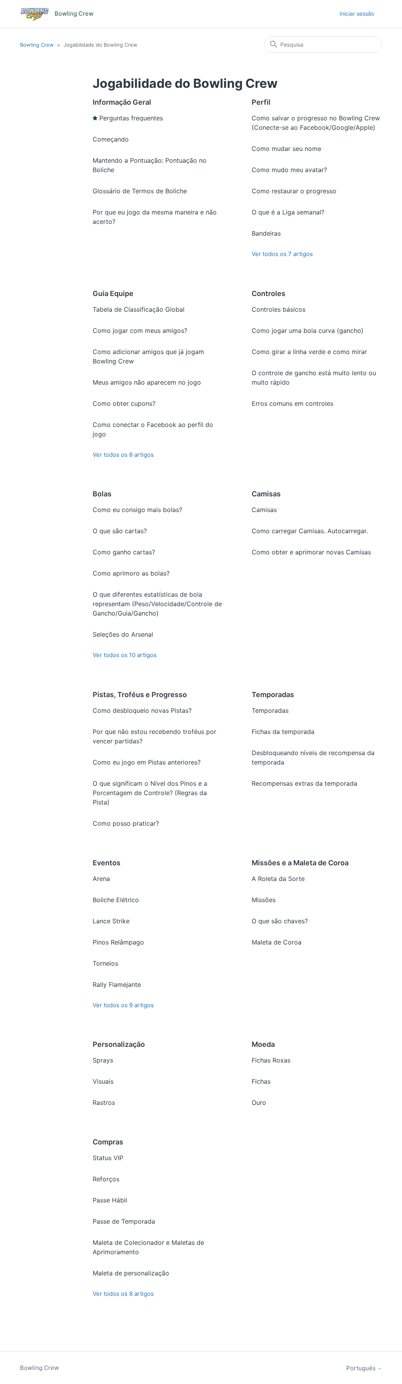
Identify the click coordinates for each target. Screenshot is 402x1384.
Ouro (259, 1102)
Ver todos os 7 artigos (282, 254)
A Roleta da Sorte (278, 879)
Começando (111, 139)
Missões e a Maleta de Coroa (300, 863)
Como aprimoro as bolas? (131, 573)
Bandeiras (266, 233)
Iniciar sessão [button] (357, 13)
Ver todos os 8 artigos (123, 454)
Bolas (102, 494)
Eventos (107, 863)
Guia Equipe (113, 293)
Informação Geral (122, 102)
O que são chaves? (280, 921)
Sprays (103, 1060)
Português (361, 1368)
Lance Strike (111, 921)
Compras (108, 1142)
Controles (268, 293)
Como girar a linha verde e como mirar (309, 352)
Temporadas (273, 694)
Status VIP (108, 1158)
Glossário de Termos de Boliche (140, 191)
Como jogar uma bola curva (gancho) (308, 330)
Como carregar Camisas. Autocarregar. (310, 531)
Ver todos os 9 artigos (123, 1005)
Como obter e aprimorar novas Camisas (311, 552)
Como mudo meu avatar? (289, 170)
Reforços (106, 1179)
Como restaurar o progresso (294, 191)
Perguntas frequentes (131, 118)
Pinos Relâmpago (118, 942)
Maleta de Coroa (277, 942)
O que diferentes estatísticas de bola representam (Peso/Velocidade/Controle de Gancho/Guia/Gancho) (157, 603)
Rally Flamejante (117, 984)
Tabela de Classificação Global (139, 309)
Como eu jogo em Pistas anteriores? (147, 762)
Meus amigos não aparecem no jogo (147, 382)
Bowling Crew (37, 45)
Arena (101, 879)
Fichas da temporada (283, 732)
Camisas (266, 494)
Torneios (105, 963)
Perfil (261, 102)
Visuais (103, 1081)
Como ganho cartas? (124, 552)
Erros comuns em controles (292, 403)
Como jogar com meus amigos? (140, 330)
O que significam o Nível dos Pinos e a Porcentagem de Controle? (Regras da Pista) (150, 792)
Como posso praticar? (126, 823)
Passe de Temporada (124, 1221)
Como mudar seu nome (286, 149)
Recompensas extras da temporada (304, 783)
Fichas (261, 1081)
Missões (264, 900)
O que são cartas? (120, 531)
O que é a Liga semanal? (288, 212)
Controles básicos (278, 309)
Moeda (263, 1044)
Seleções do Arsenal (123, 634)
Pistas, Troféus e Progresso (140, 694)
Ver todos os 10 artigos (125, 655)
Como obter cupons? (124, 403)
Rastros (104, 1102)
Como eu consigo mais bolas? (137, 510)
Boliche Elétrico (116, 900)
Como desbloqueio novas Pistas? (142, 710)
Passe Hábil (110, 1200)
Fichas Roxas (271, 1060)
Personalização (119, 1044)
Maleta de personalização (131, 1273)
